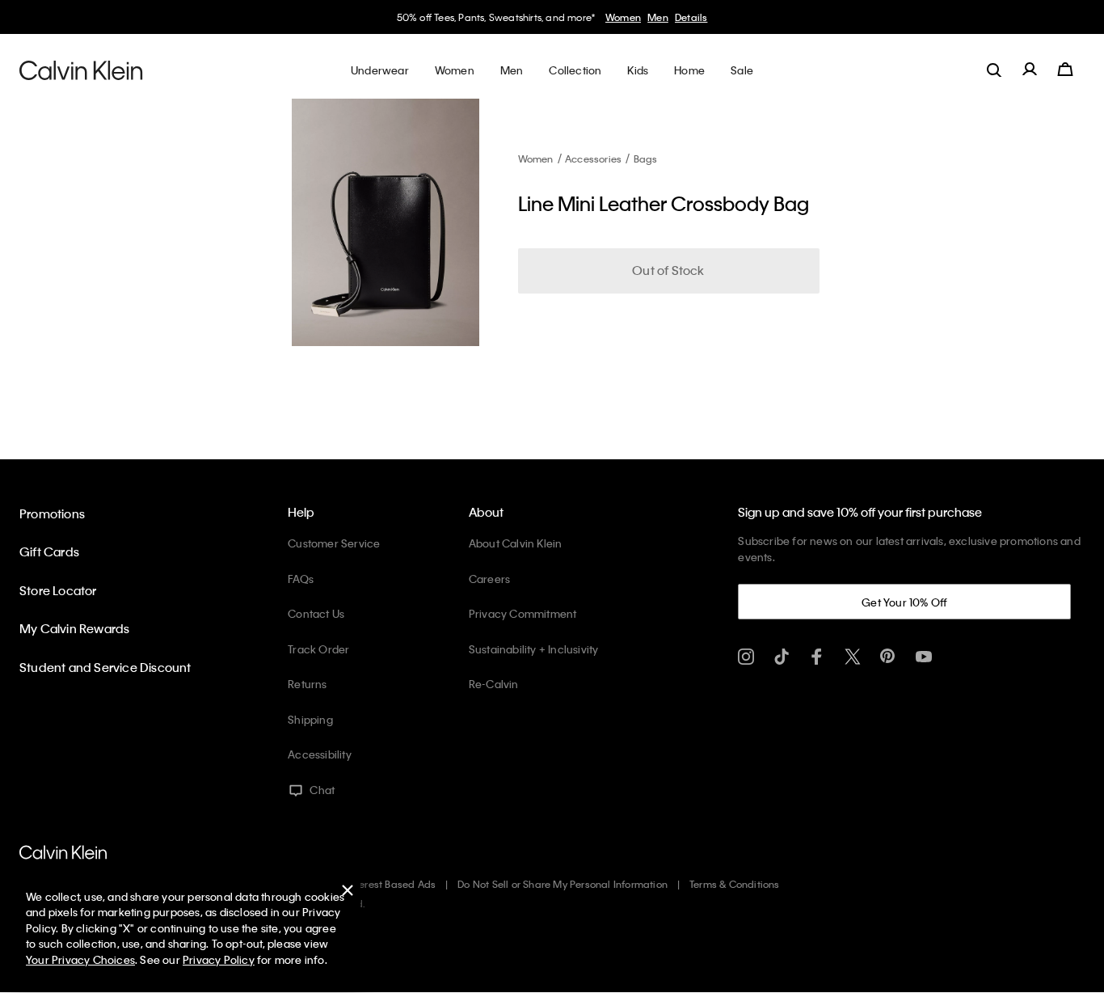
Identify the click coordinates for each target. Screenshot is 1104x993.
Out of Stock (668, 270)
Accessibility (320, 754)
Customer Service (334, 543)
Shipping (310, 719)
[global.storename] (81, 69)
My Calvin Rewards (74, 628)
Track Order (318, 649)
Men (657, 17)
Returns (307, 684)
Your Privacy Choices (80, 959)
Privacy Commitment (523, 613)
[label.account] (1030, 69)
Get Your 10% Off (904, 602)
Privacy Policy (219, 959)
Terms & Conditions (734, 883)
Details (691, 17)
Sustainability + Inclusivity (534, 649)
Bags (646, 158)
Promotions (52, 513)
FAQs (301, 578)
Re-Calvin (494, 684)
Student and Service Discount (105, 667)
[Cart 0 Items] (1065, 69)
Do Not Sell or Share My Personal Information (562, 883)
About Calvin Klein (516, 543)
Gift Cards (49, 551)
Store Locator (58, 590)
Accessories (593, 158)
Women (623, 17)
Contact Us (316, 613)
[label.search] (994, 69)
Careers (489, 578)
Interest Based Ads (392, 883)
